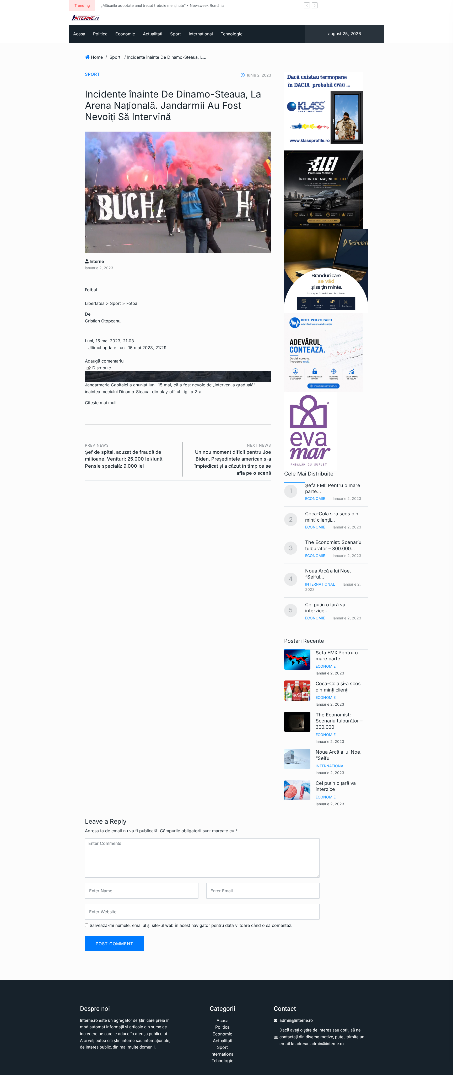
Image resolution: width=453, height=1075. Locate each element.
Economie (125, 33)
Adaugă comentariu (104, 361)
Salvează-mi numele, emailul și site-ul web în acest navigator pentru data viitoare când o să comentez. (191, 925)
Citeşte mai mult (101, 402)
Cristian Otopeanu (102, 320)
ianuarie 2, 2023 (330, 673)
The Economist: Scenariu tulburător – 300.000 (339, 721)
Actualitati (152, 33)
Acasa (79, 33)
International (201, 33)
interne (96, 261)
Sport (175, 33)
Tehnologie (231, 33)
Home (97, 57)
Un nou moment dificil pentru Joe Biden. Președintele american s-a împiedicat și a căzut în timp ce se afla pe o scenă (233, 459)
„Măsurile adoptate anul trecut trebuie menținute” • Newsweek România (162, 5)
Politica (100, 33)
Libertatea (95, 303)
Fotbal (132, 303)
